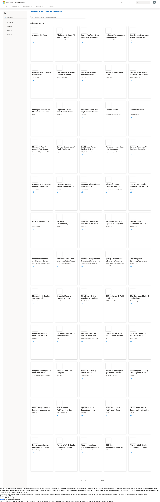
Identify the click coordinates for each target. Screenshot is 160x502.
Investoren (141, 494)
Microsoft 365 (36, 494)
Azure (21, 494)
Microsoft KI (3, 494)
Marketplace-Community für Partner (125, 490)
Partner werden (137, 488)
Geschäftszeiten (39, 488)
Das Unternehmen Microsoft (96, 494)
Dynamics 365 (27, 494)
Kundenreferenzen (28, 488)
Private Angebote (82, 488)
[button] (32, 17)
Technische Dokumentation (68, 488)
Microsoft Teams (59, 494)
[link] (42, 43)
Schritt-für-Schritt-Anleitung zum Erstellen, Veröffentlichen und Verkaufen (70, 490)
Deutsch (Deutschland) (7, 498)
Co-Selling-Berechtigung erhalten (103, 490)
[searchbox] (17, 17)
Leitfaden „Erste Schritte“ (51, 488)
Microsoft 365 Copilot (47, 494)
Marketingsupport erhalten (22, 490)
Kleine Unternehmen (71, 494)
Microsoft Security (13, 494)
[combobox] (58, 17)
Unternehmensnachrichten (113, 494)
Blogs (20, 488)
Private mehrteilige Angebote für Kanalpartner (14, 492)
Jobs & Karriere (82, 494)
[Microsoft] (8, 2)
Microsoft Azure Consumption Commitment (101, 488)
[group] (33, 43)
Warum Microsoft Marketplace (9, 488)
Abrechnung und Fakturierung (124, 488)
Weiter (102, 480)
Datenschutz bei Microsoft (129, 494)
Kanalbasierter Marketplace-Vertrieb (147, 490)
